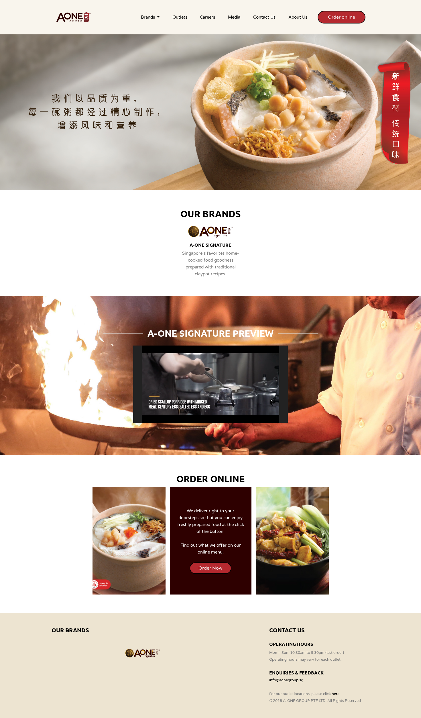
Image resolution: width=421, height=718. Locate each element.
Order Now (210, 568)
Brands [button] (148, 17)
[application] (210, 384)
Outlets (179, 17)
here (335, 694)
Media (234, 17)
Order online (341, 17)
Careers (207, 17)
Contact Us (264, 17)
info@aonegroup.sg (286, 680)
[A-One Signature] (142, 653)
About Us (297, 17)
